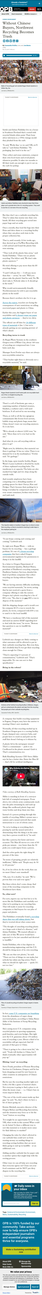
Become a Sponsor (32, 97)
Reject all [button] (35, 1287)
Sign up (35, 1203)
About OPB (5, 14)
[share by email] (4, 41)
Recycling (22, 1215)
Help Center (7, 1264)
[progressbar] (19, 55)
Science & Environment (16, 1212)
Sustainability (13, 1215)
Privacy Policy (6, 1293)
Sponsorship (26, 1266)
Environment (30, 1212)
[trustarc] (36, 1293)
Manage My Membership (26, 1262)
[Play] (4, 55)
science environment (9, 19)
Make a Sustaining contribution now (21, 1250)
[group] (21, 55)
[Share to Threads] (17, 41)
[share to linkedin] (14, 41)
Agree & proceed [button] (23, 1287)
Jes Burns (27, 45)
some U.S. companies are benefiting (24, 1013)
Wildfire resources (31, 14)
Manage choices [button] (9, 1287)
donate (32, 9)
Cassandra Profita (11, 45)
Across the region (10, 303)
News (5, 1215)
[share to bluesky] (10, 41)
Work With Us (8, 1267)
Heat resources (17, 14)
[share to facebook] (7, 41)
